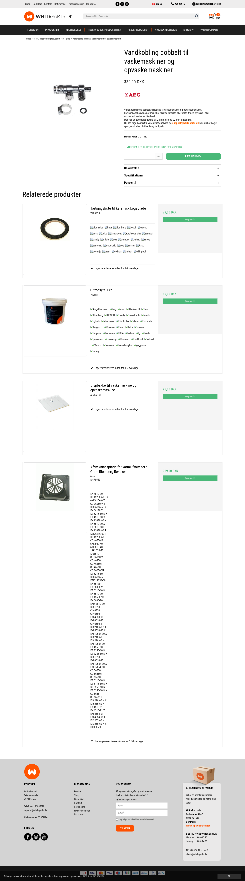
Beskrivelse (131, 168)
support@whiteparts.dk (35, 810)
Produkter (52, 29)
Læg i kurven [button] (193, 156)
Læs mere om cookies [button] (93, 876)
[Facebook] (118, 4)
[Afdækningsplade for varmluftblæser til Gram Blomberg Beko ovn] (55, 498)
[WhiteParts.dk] (48, 16)
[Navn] (144, 805)
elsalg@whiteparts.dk (197, 854)
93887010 (34, 806)
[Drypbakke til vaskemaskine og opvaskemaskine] (55, 416)
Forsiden (32, 29)
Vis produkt (190, 219)
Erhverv (188, 29)
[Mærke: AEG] (132, 97)
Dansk (158, 3)
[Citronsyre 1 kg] (55, 321)
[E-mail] (144, 812)
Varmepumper (209, 29)
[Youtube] (127, 4)
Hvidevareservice (166, 29)
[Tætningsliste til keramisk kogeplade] (55, 239)
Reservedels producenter (104, 29)
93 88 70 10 (195, 850)
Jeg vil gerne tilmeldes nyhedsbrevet (143, 819)
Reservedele (73, 29)
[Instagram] (122, 4)
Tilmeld (125, 828)
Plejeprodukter (138, 29)
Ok (229, 876)
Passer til (130, 182)
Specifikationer (133, 175)
